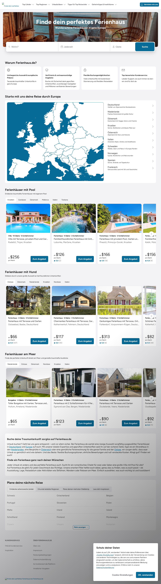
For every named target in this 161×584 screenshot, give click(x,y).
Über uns (36, 546)
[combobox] (33, 46)
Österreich (46, 449)
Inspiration (9, 550)
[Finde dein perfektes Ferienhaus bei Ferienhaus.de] (24, 579)
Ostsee (117, 449)
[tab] (11, 200)
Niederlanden (17, 449)
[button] (84, 46)
